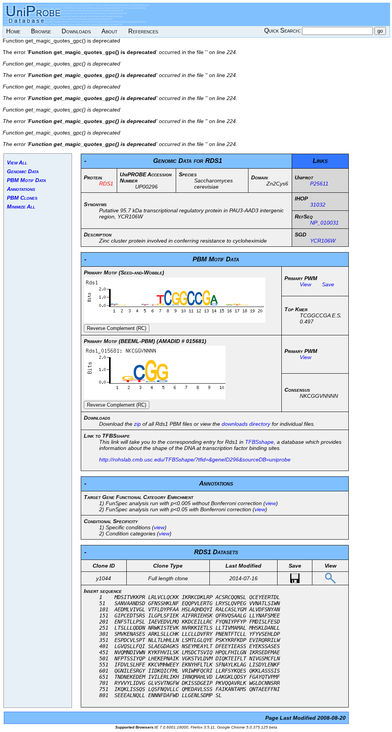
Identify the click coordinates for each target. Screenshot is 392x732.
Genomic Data (23, 171)
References (143, 31)
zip (137, 424)
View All (17, 162)
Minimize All (21, 207)
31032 (317, 205)
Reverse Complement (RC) (116, 328)
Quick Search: (283, 30)
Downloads (76, 31)
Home (13, 31)
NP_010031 (324, 223)
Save (328, 284)
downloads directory (246, 424)
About (109, 31)
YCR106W (322, 241)
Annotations (21, 189)
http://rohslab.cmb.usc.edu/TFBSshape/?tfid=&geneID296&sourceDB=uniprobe (195, 459)
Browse (41, 31)
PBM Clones (22, 198)
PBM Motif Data (26, 180)
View (305, 284)
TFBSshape (259, 442)
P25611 (319, 184)
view (270, 503)
